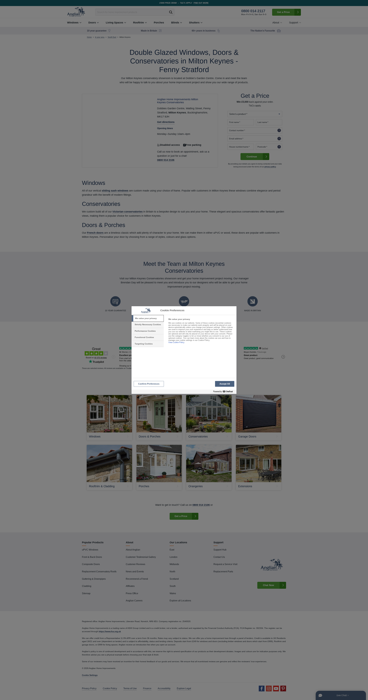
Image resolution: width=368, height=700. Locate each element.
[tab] (147, 318)
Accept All (225, 384)
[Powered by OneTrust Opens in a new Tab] (224, 391)
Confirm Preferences (148, 384)
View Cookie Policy (176, 342)
